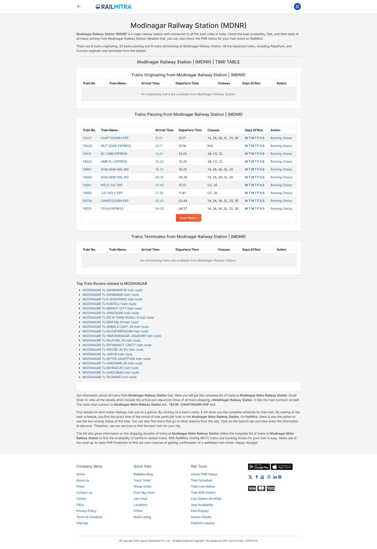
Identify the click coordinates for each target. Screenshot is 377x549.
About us (82, 480)
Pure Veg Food (144, 492)
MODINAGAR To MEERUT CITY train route (112, 308)
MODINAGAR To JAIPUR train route (107, 354)
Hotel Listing (142, 517)
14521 (87, 153)
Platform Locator (203, 523)
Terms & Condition (89, 517)
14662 (87, 177)
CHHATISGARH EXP (115, 200)
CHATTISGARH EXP (115, 138)
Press (80, 486)
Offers (138, 511)
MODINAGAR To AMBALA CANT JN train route (115, 326)
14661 (87, 169)
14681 (87, 185)
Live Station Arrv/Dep (206, 498)
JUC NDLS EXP (112, 193)
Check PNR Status (204, 474)
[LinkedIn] (275, 477)
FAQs (80, 505)
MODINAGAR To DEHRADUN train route (110, 368)
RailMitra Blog (143, 474)
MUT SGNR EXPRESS (116, 146)
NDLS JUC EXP (112, 185)
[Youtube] (262, 477)
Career (81, 498)
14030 (87, 146)
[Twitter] (250, 477)
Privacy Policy (86, 511)
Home (80, 474)
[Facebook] (256, 477)
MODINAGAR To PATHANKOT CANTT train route (116, 345)
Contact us (84, 492)
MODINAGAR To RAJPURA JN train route (111, 340)
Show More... (188, 218)
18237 (87, 138)
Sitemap (82, 523)
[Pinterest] (279, 477)
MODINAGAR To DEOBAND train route (109, 377)
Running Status (281, 138)
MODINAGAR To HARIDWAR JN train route (112, 363)
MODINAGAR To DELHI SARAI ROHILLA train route (118, 317)
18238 (87, 200)
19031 (87, 208)
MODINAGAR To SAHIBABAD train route (110, 294)
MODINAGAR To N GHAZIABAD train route (112, 299)
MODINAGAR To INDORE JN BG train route (112, 349)
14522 (87, 161)
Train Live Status (203, 486)
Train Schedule (201, 480)
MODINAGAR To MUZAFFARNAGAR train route (115, 331)
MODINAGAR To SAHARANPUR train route (112, 290)
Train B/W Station (203, 492)
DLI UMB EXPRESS (114, 153)
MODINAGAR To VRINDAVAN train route (110, 313)
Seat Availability (202, 505)
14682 (87, 193)
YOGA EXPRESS (112, 208)
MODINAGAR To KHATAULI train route (109, 304)
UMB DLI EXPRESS (114, 161)
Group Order (142, 486)
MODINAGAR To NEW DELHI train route (110, 322)
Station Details (201, 517)
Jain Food (140, 498)
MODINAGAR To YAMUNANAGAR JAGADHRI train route (121, 336)
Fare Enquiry (200, 511)
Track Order (142, 480)
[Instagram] (269, 477)
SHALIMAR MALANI (115, 169)
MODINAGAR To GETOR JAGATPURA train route (116, 358)
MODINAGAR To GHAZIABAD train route (110, 372)
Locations (140, 505)
